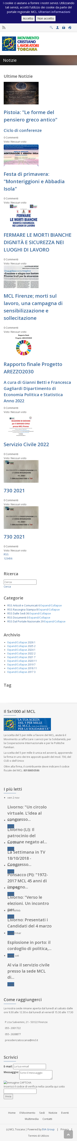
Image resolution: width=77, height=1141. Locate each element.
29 (42, 621)
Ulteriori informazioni (54, 12)
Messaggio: (11, 1072)
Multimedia (32, 1119)
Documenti (19, 617)
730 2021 (14, 490)
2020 (30, 661)
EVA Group (48, 1129)
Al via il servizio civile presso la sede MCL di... (28, 971)
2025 (30, 646)
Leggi (11, 826)
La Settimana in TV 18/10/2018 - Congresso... (26, 858)
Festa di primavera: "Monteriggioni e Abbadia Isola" (34, 181)
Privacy (65, 1129)
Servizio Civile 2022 (26, 444)
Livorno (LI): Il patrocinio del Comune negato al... (27, 836)
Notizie (53, 1113)
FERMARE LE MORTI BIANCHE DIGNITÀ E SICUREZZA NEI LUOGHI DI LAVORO (37, 242)
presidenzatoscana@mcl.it (21, 1040)
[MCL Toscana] (21, 43)
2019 (30, 664)
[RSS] (3, 27)
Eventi (65, 1113)
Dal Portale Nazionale (26, 621)
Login (63, 26)
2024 (30, 650)
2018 (30, 668)
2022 (30, 653)
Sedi (42, 1113)
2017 (30, 672)
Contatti (47, 1119)
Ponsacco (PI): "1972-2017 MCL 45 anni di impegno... (27, 881)
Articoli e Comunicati (25, 605)
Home (12, 1113)
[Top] (68, 1134)
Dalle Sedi (19, 613)
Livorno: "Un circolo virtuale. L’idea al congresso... (27, 813)
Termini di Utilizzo (38, 1136)
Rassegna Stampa (24, 609)
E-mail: (8, 1066)
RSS (6, 554)
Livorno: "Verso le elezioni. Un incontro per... (28, 903)
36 (27, 613)
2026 (30, 642)
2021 (30, 657)
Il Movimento (27, 1113)
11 (35, 661)
